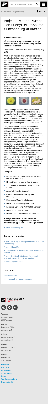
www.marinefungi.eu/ (14, 227)
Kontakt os (5, 364)
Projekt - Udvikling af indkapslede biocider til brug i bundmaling (24, 242)
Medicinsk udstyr (10, 275)
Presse (3, 376)
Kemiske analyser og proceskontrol (18, 279)
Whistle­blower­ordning (9, 379)
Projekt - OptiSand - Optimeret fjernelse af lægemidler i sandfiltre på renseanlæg (21, 257)
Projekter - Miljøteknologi (14, 11)
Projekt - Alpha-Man (12, 247)
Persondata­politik (7, 382)
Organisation (5, 370)
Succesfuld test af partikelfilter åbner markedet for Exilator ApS (24, 251)
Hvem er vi (5, 367)
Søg (37, 4)
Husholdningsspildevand (14, 261)
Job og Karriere (6, 373)
